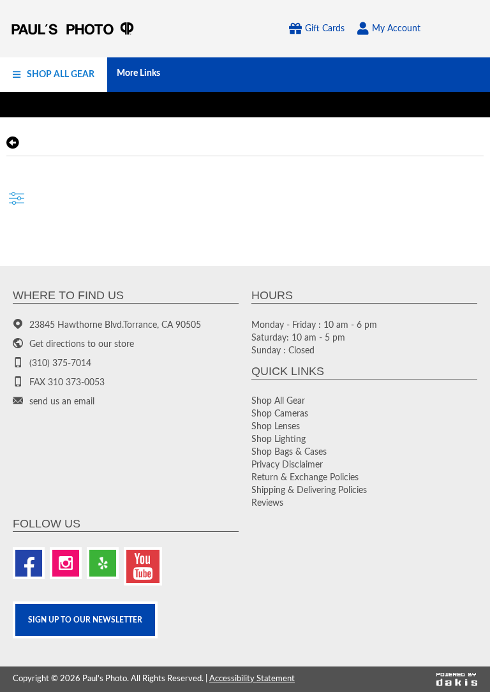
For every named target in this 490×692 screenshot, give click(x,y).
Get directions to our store (81, 344)
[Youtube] (143, 566)
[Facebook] (29, 563)
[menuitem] (53, 75)
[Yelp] (103, 563)
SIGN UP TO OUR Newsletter (85, 620)
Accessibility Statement (252, 679)
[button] (53, 74)
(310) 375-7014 (60, 363)
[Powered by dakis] (456, 679)
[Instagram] (66, 563)
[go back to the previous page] (12, 142)
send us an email (61, 401)
